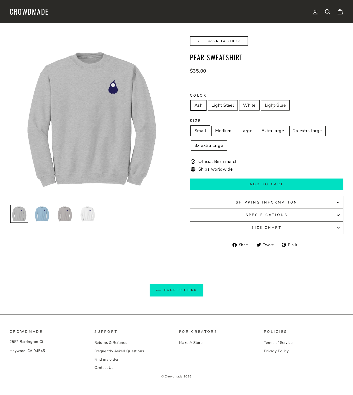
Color (198, 95)
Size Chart (266, 227)
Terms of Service (278, 342)
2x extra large (307, 131)
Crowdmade (29, 11)
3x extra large (209, 145)
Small (200, 131)
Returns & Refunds (110, 342)
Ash (198, 105)
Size (195, 120)
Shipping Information (267, 202)
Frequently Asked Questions (119, 351)
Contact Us (103, 367)
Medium (223, 131)
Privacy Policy (276, 351)
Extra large (273, 131)
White (249, 105)
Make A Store (190, 342)
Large (246, 131)
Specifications (267, 214)
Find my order (106, 359)
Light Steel (223, 105)
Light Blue (275, 105)
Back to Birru (223, 41)
